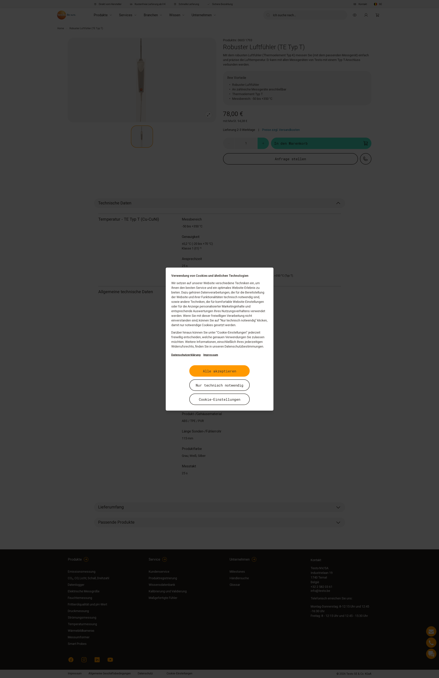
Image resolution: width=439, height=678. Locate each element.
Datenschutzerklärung (186, 354)
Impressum (210, 354)
